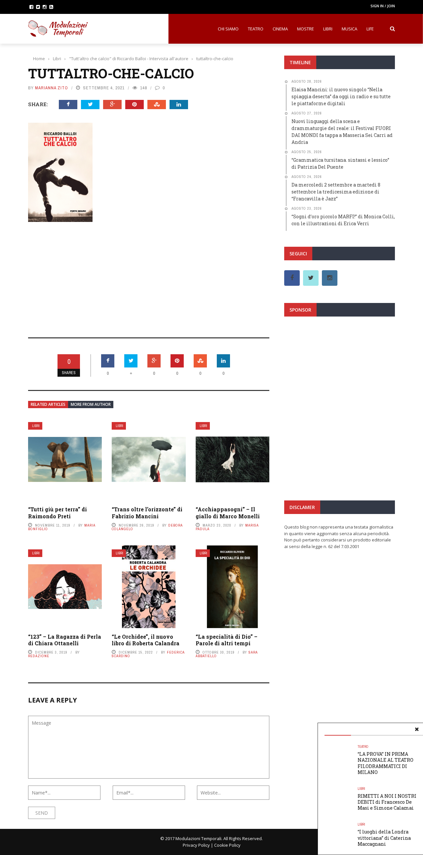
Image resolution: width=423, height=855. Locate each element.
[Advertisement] (148, 275)
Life (370, 29)
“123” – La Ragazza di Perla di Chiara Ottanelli (64, 640)
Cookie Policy (227, 845)
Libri (327, 29)
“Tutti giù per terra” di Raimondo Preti (57, 513)
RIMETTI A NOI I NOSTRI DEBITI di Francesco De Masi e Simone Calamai (387, 802)
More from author (91, 404)
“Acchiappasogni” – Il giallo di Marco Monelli (228, 513)
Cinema (280, 29)
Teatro (255, 29)
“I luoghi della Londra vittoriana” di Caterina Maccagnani (384, 838)
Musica (349, 29)
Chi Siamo (228, 29)
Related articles (48, 404)
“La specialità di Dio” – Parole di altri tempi (226, 640)
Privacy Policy (196, 845)
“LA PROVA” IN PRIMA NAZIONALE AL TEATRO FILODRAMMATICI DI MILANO (385, 763)
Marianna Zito (51, 88)
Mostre (305, 29)
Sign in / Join (382, 5)
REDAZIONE (38, 656)
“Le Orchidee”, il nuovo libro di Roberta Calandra (145, 640)
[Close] (416, 729)
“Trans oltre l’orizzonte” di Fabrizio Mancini (147, 513)
